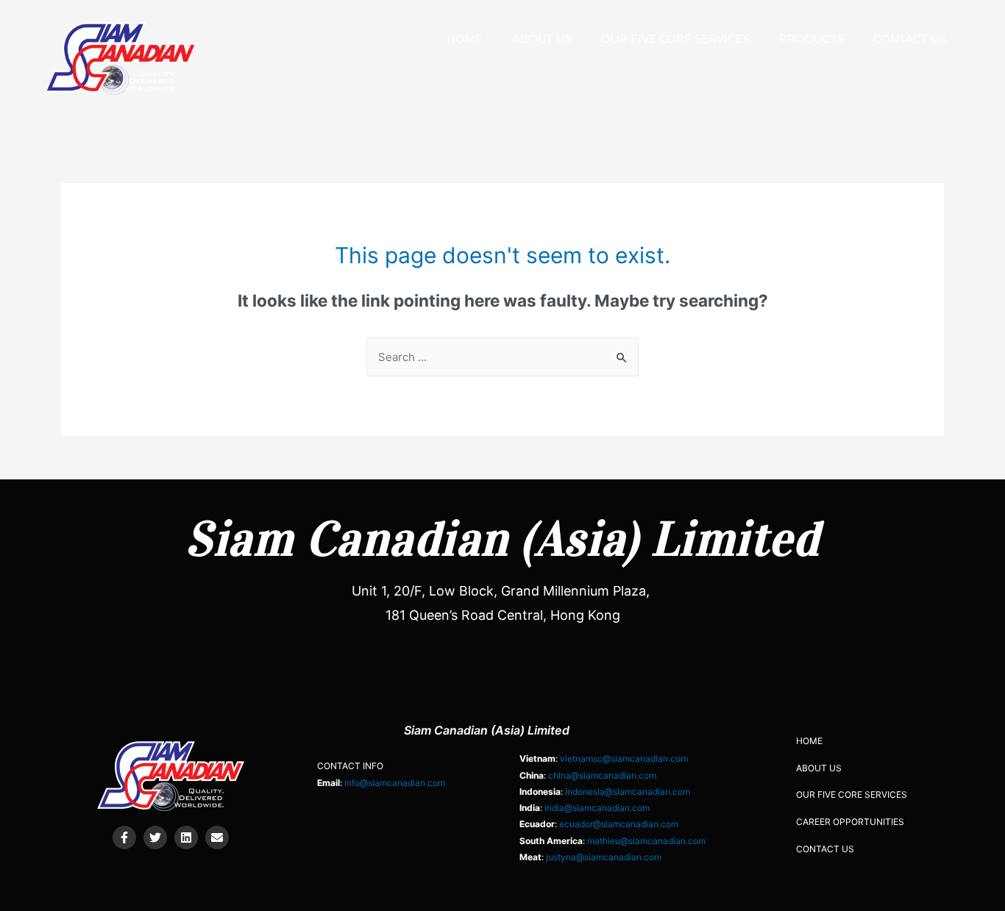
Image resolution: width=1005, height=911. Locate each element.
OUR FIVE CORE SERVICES (851, 794)
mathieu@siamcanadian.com (646, 840)
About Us (542, 39)
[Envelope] (217, 837)
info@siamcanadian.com (394, 782)
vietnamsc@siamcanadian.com (624, 758)
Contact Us (909, 39)
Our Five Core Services (675, 39)
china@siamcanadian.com (602, 775)
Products (811, 39)
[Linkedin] (186, 837)
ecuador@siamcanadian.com (618, 823)
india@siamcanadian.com (597, 807)
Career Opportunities (850, 821)
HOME (465, 39)
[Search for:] (502, 357)
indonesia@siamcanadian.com (627, 791)
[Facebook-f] (124, 837)
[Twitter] (155, 837)
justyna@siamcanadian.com (603, 856)
